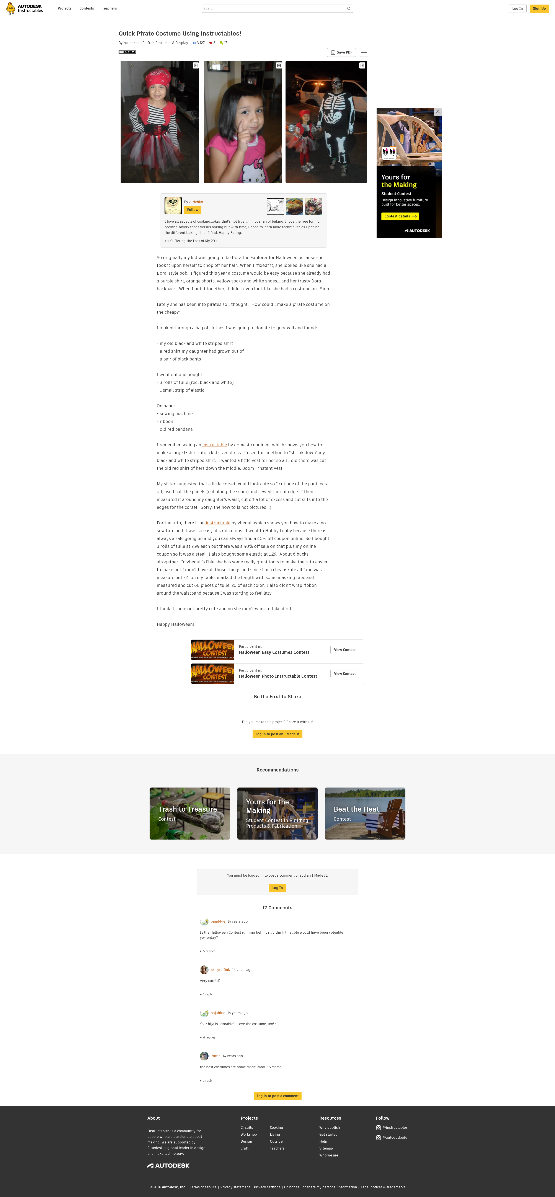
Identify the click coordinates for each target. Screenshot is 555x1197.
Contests (87, 8)
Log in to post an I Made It (277, 734)
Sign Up (539, 8)
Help (323, 1141)
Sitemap (326, 1148)
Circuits (247, 1127)
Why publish (329, 1127)
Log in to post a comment (278, 1095)
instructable (214, 445)
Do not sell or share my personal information (320, 1187)
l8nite (215, 1056)
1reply (208, 994)
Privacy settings (267, 1187)
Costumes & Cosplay (171, 43)
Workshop (249, 1134)
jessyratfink (220, 970)
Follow (192, 209)
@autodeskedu (394, 1137)
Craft (146, 43)
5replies (209, 951)
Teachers (109, 8)
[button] (364, 52)
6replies (209, 1037)
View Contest (345, 649)
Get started (328, 1134)
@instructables (395, 1127)
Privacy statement (235, 1187)
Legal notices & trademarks (383, 1187)
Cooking (276, 1127)
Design (246, 1141)
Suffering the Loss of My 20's (193, 240)
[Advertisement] (409, 173)
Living (275, 1134)
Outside (276, 1141)
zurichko (130, 43)
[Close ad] (438, 112)
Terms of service (203, 1187)
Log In (517, 8)
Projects (64, 8)
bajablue (218, 921)
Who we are (328, 1155)
